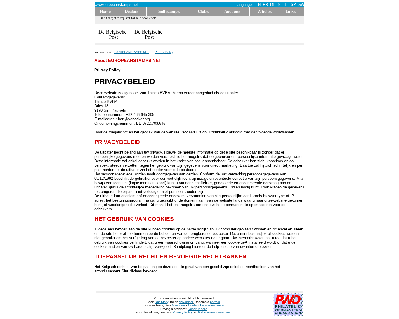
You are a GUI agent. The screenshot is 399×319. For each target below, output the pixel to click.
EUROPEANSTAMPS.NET (131, 52)
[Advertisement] (235, 34)
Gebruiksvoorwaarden (214, 312)
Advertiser (186, 302)
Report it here (197, 309)
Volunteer (178, 305)
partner (215, 302)
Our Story (161, 302)
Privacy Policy (164, 52)
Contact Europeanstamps (206, 305)
